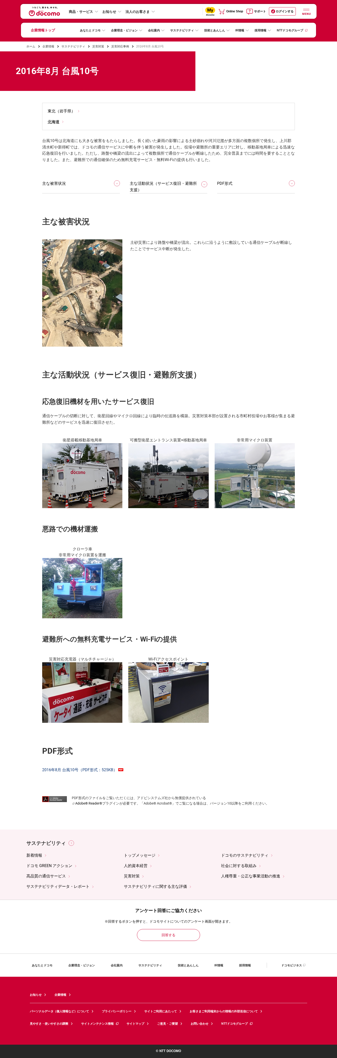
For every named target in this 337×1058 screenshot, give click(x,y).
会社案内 (154, 30)
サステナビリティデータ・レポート (58, 886)
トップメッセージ (139, 855)
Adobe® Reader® (88, 803)
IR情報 (239, 30)
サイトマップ (135, 1023)
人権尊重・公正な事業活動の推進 (250, 876)
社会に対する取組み (239, 865)
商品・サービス (81, 12)
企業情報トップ (43, 30)
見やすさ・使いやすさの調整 (49, 1023)
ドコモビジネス (291, 965)
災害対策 (98, 46)
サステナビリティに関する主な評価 (155, 886)
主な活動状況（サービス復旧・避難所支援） (163, 186)
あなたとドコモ (90, 30)
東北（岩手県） (61, 111)
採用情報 (260, 30)
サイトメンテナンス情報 (97, 1023)
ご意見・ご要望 (167, 1023)
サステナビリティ (182, 30)
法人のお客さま (138, 12)
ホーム (30, 46)
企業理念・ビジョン (124, 30)
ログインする (285, 11)
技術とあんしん (214, 30)
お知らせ (109, 12)
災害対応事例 (120, 46)
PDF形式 (224, 183)
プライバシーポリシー (116, 1011)
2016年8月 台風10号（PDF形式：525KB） (79, 770)
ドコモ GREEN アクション (49, 865)
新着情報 (34, 855)
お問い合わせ (199, 1023)
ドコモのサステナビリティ (244, 855)
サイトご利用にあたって (160, 1011)
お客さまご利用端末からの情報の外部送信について (224, 1011)
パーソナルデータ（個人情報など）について (59, 1011)
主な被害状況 (54, 183)
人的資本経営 (136, 865)
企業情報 (48, 46)
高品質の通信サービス (46, 876)
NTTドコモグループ (290, 30)
